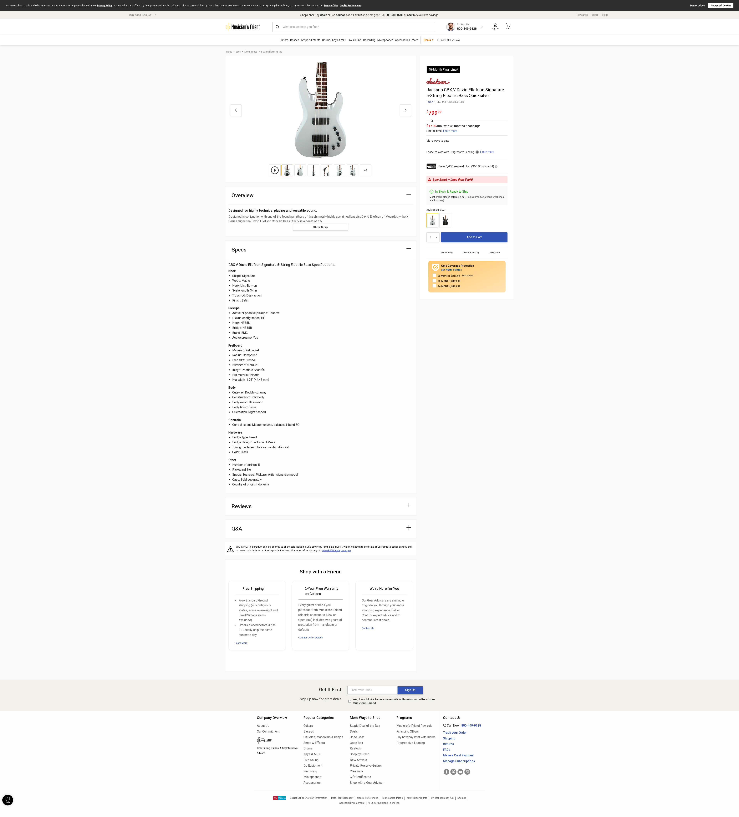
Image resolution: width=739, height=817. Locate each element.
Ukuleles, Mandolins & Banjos (323, 737)
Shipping (449, 738)
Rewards (582, 14)
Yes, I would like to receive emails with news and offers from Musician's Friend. (394, 701)
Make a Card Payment (458, 755)
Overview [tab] (243, 195)
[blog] (277, 741)
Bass (238, 51)
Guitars (284, 40)
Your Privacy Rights (417, 798)
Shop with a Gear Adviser (367, 782)
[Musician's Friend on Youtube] (460, 771)
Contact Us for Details (310, 637)
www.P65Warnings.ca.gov (336, 550)
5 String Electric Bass (271, 51)
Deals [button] (427, 40)
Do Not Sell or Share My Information (308, 798)
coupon (340, 15)
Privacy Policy (104, 5)
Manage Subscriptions (459, 761)
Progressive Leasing (410, 743)
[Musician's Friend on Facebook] (446, 771)
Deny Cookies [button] (697, 5)
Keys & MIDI (339, 40)
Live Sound (354, 40)
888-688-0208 (394, 15)
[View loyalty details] (496, 167)
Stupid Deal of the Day (365, 726)
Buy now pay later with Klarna (416, 737)
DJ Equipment (312, 765)
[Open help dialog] (7, 800)
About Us (263, 726)
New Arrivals (358, 760)
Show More (320, 227)
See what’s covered (451, 270)
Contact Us (368, 628)
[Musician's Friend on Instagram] (467, 771)
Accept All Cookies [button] (721, 5)
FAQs (446, 750)
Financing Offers (407, 731)
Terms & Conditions (392, 798)
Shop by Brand (359, 754)
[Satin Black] (445, 220)
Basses (294, 40)
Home (229, 51)
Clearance (356, 771)
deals (323, 15)
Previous (236, 110)
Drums (326, 40)
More (415, 40)
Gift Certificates (360, 777)
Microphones (385, 40)
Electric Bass (250, 51)
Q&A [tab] (237, 528)
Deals (354, 731)
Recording (369, 40)
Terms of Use (331, 5)
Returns (448, 744)
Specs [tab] (239, 249)
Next (405, 110)
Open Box (356, 743)
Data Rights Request (342, 798)
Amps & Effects (310, 40)
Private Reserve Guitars (366, 765)
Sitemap (461, 798)
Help (605, 14)
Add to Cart (474, 237)
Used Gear (357, 737)
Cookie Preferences (350, 5)
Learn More (241, 643)
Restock (355, 748)
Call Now (461, 725)
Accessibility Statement (351, 803)
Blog (595, 14)
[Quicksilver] (432, 220)
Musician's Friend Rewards (414, 726)
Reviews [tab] (242, 506)
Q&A (430, 101)
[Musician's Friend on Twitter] (453, 771)
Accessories (402, 40)
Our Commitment (268, 731)
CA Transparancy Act (442, 798)
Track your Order (455, 732)
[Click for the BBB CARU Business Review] (279, 798)
